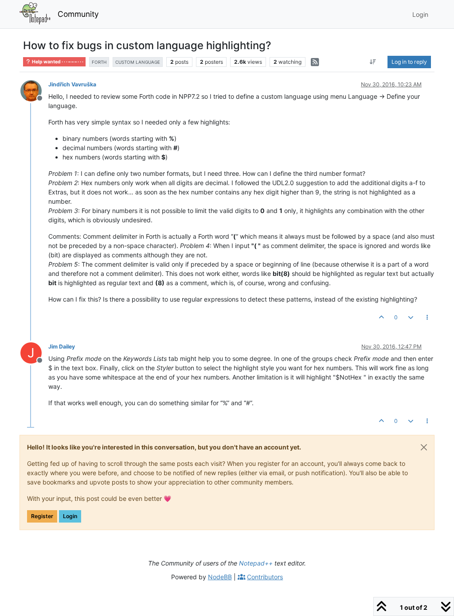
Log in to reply (409, 61)
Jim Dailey (61, 346)
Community (78, 14)
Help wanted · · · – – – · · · (57, 62)
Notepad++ (256, 563)
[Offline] (34, 90)
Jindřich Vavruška (72, 84)
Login (70, 516)
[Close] (424, 447)
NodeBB (220, 577)
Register (42, 516)
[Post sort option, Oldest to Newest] (373, 62)
